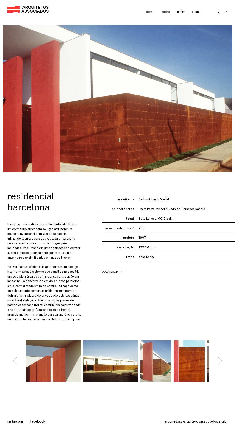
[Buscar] (218, 12)
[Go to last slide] (15, 361)
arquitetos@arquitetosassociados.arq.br (196, 421)
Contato (197, 12)
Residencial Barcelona (30, 202)
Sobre (166, 12)
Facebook (37, 421)
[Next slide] (220, 361)
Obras (150, 12)
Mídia (181, 12)
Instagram (15, 421)
